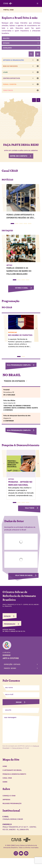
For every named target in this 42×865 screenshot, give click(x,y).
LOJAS (5, 72)
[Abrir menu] (37, 3)
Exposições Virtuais (12, 664)
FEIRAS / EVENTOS (9, 84)
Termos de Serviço (17, 748)
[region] (21, 118)
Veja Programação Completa (18, 365)
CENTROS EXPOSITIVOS (11, 78)
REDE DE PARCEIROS (10, 66)
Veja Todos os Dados (24, 575)
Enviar (18, 702)
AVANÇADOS (7, 48)
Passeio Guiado (10, 668)
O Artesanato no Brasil (12, 770)
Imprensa (6, 799)
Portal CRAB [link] (8, 10)
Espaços (7, 616)
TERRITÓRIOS (8, 90)
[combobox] (16, 381)
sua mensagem (10, 717)
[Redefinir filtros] (31, 54)
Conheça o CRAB (9, 796)
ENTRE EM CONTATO (18, 156)
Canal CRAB (7, 778)
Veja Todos (29, 508)
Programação (9, 624)
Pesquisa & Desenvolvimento (14, 774)
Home (5, 766)
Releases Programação (12, 803)
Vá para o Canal (21, 288)
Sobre (5, 782)
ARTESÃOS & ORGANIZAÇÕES (13, 60)
